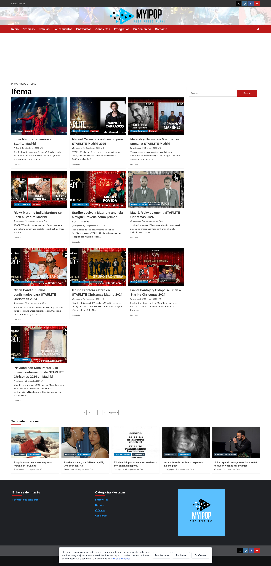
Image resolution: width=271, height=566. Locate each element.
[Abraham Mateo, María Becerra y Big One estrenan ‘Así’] (85, 442)
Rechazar (181, 555)
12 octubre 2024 (34, 381)
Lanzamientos (62, 29)
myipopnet (78, 148)
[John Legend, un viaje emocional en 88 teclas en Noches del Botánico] (236, 442)
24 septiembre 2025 (35, 221)
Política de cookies (120, 558)
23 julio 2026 (230, 469)
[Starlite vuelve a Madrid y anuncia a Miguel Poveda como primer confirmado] (98, 189)
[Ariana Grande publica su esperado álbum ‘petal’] (186, 442)
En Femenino (142, 29)
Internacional (154, 204)
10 (105, 412)
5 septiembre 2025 (93, 226)
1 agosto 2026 (183, 469)
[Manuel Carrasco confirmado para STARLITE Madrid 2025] (98, 116)
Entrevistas (83, 29)
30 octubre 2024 (150, 299)
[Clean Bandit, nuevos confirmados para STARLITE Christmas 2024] (39, 267)
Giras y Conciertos (80, 131)
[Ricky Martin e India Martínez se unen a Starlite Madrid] (39, 189)
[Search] (258, 29)
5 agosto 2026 (83, 469)
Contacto (161, 29)
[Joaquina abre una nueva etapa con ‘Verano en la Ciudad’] (35, 442)
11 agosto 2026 (33, 469)
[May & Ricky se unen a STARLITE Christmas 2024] (156, 189)
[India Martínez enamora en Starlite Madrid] (39, 116)
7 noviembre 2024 (93, 299)
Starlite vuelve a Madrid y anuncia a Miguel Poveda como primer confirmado (97, 217)
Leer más (17, 164)
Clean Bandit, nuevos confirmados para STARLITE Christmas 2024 (35, 294)
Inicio (15, 29)
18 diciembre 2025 (32, 148)
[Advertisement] (135, 57)
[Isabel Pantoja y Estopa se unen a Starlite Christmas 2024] (156, 267)
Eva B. (18, 148)
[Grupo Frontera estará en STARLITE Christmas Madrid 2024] (98, 267)
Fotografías (121, 29)
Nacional (28, 131)
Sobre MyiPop (18, 3)
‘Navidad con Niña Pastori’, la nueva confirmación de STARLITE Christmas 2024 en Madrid (39, 372)
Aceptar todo (162, 555)
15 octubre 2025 (150, 148)
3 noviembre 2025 (93, 148)
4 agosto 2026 (133, 469)
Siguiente (113, 412)
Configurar (200, 555)
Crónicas (29, 29)
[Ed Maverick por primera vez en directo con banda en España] (135, 442)
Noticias (44, 29)
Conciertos (102, 29)
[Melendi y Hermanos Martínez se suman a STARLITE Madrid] (156, 116)
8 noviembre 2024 (151, 221)
